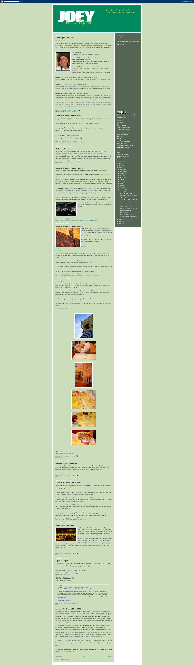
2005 (120, 223)
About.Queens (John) (122, 134)
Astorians (65, 566)
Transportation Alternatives (79, 497)
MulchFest (78, 640)
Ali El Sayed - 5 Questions (65, 38)
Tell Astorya (86, 275)
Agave (92, 627)
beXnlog (119, 140)
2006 (120, 221)
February (122, 189)
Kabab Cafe (81, 54)
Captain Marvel (87, 266)
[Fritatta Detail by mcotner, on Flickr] (83, 427)
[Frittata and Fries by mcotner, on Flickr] (83, 408)
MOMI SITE (67, 519)
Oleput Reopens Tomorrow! (66, 463)
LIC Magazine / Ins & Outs (123, 149)
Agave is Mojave (62, 561)
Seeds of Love (59, 179)
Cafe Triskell (58, 81)
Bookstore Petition (121, 125)
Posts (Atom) (65, 659)
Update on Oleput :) (63, 149)
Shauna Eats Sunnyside (123, 154)
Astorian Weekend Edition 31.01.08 (69, 116)
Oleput (80, 137)
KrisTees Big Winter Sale (65, 578)
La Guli (65, 275)
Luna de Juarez (84, 246)
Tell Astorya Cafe (98, 260)
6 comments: (74, 219)
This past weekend (60, 563)
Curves (57, 181)
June (121, 181)
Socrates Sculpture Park (123, 156)
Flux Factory (68, 504)
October (122, 173)
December (122, 169)
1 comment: (74, 141)
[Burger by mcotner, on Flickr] (83, 444)
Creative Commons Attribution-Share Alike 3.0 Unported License (126, 116)
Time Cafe (81, 260)
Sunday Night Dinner (122, 157)
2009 (120, 165)
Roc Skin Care (121, 44)
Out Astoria (90, 197)
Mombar (72, 86)
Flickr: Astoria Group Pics (123, 129)
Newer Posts (58, 656)
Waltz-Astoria (94, 220)
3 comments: (72, 475)
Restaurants (66, 574)
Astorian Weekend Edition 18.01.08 (69, 226)
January (122, 191)
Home (84, 656)
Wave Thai (58, 250)
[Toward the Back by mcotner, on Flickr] (84, 387)
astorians (119, 138)
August (122, 177)
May (121, 183)
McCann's (83, 123)
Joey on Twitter (120, 122)
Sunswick (57, 127)
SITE (74, 492)
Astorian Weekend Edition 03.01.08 (69, 609)
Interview (69, 111)
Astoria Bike (120, 136)
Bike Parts (128, 41)
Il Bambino (76, 135)
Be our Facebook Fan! (122, 123)
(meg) (118, 152)
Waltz (66, 174)
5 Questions (62, 111)
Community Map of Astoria (123, 127)
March (121, 187)
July (121, 179)
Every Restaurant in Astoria (123, 141)
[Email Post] (79, 110)
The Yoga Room (92, 188)
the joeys (119, 37)
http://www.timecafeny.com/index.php (64, 453)
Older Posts (109, 656)
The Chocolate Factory (70, 512)
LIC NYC (119, 150)
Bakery (60, 554)
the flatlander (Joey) (122, 143)
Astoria (78, 138)
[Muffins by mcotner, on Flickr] (83, 359)
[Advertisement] (123, 77)
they (64, 151)
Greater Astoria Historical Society (125, 145)
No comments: (74, 160)
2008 (120, 167)
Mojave (90, 202)
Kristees (61, 604)
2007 (120, 219)
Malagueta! (58, 79)
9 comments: (72, 553)
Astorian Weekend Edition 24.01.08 (69, 168)
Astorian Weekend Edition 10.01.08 (69, 483)
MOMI (76, 275)
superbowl (81, 143)
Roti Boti (78, 90)
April (121, 185)
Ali (65, 111)
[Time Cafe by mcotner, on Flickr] (83, 338)
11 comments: (74, 110)
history (82, 235)
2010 (120, 163)
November (122, 171)
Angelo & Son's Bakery (64, 525)
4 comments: (72, 456)
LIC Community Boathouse (123, 147)
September (123, 175)
